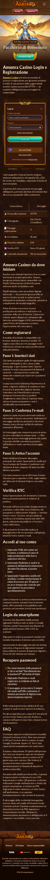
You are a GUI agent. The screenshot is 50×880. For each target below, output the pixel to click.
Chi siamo (19, 846)
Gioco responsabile (35, 846)
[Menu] (44, 5)
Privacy (9, 846)
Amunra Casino (10, 78)
